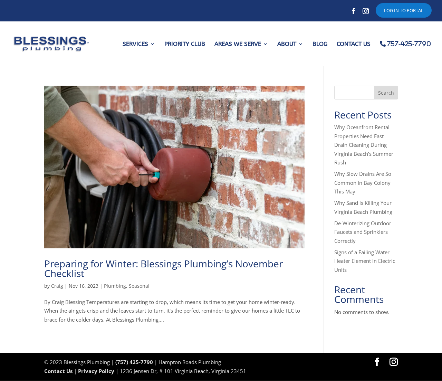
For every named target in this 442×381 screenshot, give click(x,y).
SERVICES (135, 44)
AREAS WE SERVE (237, 44)
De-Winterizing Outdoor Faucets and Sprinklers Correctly (362, 232)
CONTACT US (354, 44)
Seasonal (139, 286)
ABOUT (286, 44)
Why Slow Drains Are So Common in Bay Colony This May (362, 182)
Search (386, 92)
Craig (57, 286)
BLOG (320, 44)
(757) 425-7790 (134, 362)
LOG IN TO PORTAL (403, 10)
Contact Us (58, 371)
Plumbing (115, 286)
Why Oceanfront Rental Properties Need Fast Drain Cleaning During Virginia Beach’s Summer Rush (363, 145)
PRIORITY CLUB (184, 44)
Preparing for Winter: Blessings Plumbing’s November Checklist (163, 268)
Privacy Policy (96, 371)
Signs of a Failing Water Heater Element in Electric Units (364, 261)
